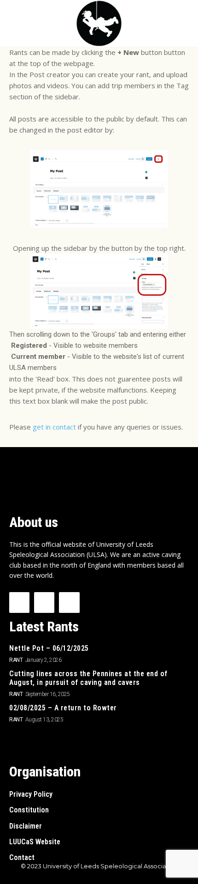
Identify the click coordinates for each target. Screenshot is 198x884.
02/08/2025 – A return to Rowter (63, 707)
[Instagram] (44, 602)
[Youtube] (69, 602)
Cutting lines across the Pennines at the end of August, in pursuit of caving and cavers (88, 678)
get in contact (54, 426)
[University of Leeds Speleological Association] (99, 23)
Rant (16, 660)
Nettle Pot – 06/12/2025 (49, 648)
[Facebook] (19, 602)
